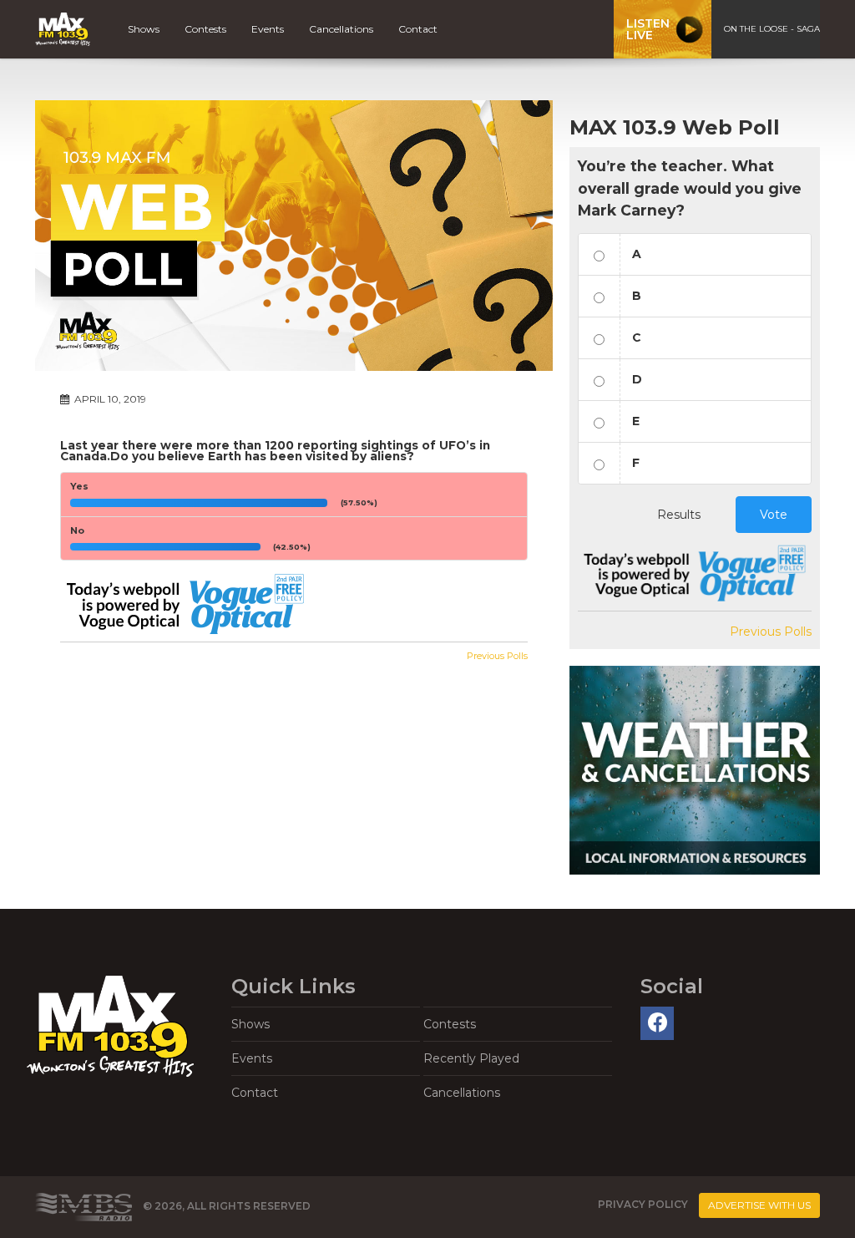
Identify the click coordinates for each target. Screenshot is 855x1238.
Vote (773, 514)
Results (679, 514)
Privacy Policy (643, 1204)
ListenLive (648, 29)
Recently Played (471, 1058)
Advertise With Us (759, 1205)
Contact (418, 29)
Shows (143, 29)
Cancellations (341, 29)
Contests (205, 29)
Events (267, 29)
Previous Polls (497, 656)
